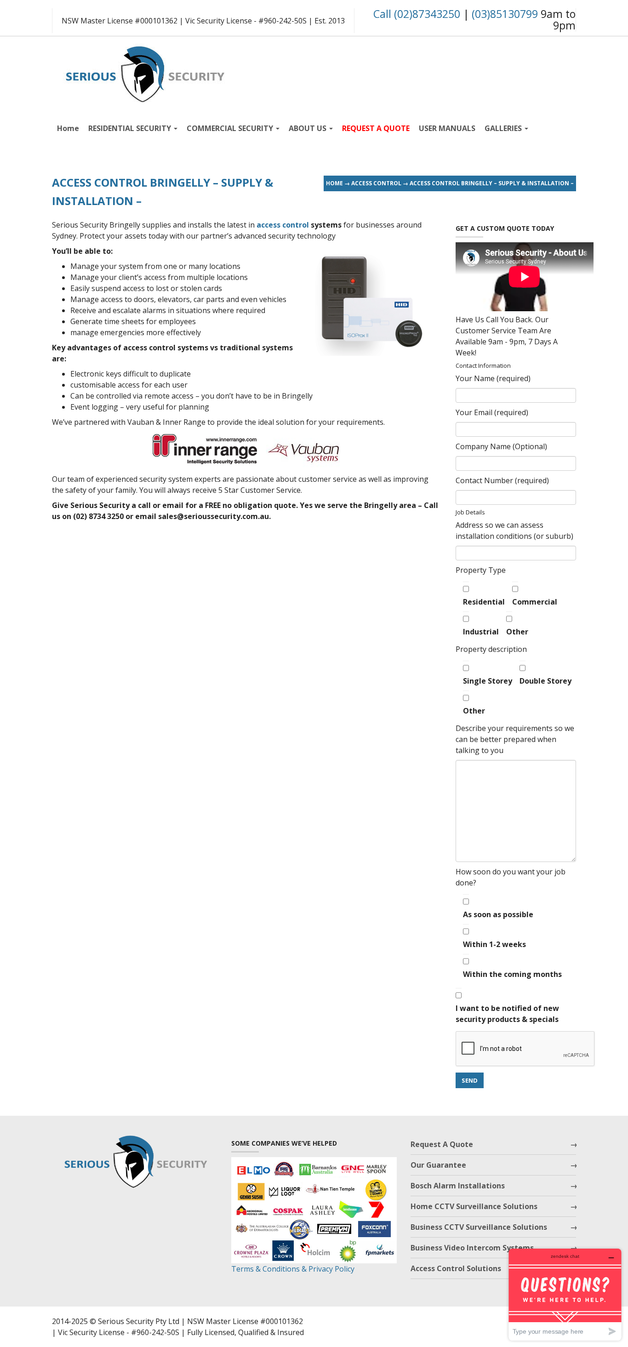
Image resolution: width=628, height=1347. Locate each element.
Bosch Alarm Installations (458, 1186)
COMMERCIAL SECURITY (231, 128)
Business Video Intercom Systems (472, 1248)
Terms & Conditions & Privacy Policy (292, 1269)
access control (283, 225)
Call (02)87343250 (416, 13)
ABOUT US (308, 128)
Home (68, 128)
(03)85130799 (505, 13)
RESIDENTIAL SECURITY (130, 128)
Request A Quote (442, 1144)
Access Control (376, 183)
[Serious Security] (144, 72)
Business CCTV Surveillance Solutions (479, 1227)
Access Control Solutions (456, 1268)
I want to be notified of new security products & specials (507, 1013)
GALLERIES (504, 128)
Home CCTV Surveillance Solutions (474, 1206)
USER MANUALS (447, 128)
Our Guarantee (438, 1165)
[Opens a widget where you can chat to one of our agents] (565, 1294)
